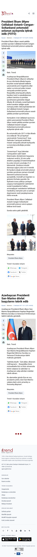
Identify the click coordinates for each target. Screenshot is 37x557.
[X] (12, 531)
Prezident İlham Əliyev (15, 258)
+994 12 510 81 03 (7, 466)
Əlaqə (3, 495)
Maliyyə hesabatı (7, 504)
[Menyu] (33, 13)
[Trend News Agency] (7, 450)
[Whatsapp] (3, 531)
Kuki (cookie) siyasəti (8, 520)
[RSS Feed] (29, 531)
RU (22, 553)
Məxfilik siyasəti (6, 514)
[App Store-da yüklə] (9, 539)
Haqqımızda (5, 489)
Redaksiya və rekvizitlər (9, 492)
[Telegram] (20, 531)
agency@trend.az (6, 469)
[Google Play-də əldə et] (24, 539)
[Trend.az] (7, 13)
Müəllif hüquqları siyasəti (9, 517)
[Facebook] (7, 531)
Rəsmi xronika (6, 481)
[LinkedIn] (25, 531)
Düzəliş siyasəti (6, 501)
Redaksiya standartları (8, 498)
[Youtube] (16, 531)
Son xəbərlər (5, 478)
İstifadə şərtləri (6, 511)
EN (15, 553)
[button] (3, 53)
